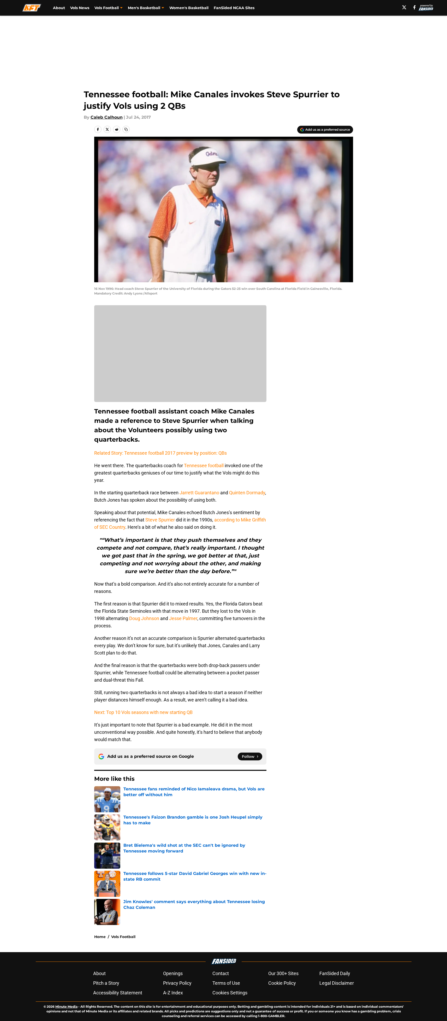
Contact (220, 973)
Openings (173, 973)
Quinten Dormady (247, 492)
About (59, 7)
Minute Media (66, 1006)
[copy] (126, 129)
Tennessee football (204, 465)
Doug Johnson (144, 618)
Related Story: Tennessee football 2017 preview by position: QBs (160, 453)
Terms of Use (226, 983)
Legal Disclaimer (336, 983)
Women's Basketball (188, 7)
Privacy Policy (177, 983)
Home (100, 936)
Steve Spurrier (160, 519)
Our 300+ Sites (283, 973)
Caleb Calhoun (107, 117)
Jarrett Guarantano (199, 492)
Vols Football (123, 936)
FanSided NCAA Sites (234, 7)
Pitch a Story (106, 983)
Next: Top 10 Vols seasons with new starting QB (143, 712)
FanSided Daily (334, 973)
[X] (404, 7)
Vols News (79, 7)
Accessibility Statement (117, 992)
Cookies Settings (229, 992)
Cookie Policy (282, 983)
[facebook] (414, 7)
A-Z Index (173, 992)
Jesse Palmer (183, 618)
